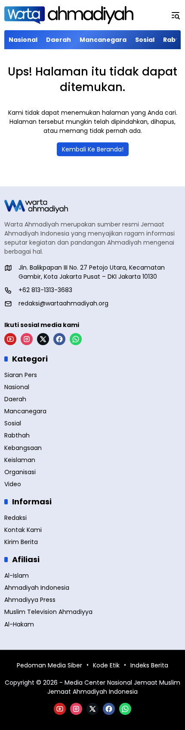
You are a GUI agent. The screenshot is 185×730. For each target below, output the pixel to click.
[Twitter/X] (43, 339)
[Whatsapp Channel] (76, 339)
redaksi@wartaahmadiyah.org (63, 303)
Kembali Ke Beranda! (92, 149)
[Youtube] (10, 339)
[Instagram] (27, 339)
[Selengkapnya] (92, 206)
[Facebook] (59, 339)
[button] (175, 15)
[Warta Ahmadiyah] (68, 15)
